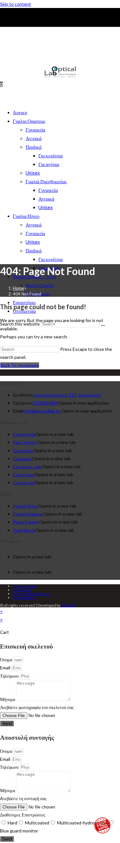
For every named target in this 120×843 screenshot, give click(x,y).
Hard (12, 822)
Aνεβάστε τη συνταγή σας (23, 798)
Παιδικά (34, 147)
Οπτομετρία (24, 482)
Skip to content (15, 4)
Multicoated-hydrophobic (82, 822)
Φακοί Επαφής (40, 285)
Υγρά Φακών (24, 530)
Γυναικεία (35, 129)
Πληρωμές (22, 458)
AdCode (68, 605)
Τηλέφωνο (10, 676)
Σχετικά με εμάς (27, 466)
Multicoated (37, 822)
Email (5, 667)
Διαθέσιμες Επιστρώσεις (22, 814)
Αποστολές (23, 450)
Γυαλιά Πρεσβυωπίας (46, 181)
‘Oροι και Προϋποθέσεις (31, 593)
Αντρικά (34, 138)
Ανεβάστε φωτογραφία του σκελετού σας (37, 707)
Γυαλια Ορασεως (29, 121)
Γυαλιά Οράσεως (28, 513)
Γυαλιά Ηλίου (25, 505)
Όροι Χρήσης (25, 442)
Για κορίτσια (50, 155)
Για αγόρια (48, 164)
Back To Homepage (19, 365)
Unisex (33, 173)
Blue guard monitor (19, 830)
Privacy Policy (24, 597)
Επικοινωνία (24, 434)
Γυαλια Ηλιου (26, 216)
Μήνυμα (8, 699)
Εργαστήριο (24, 474)
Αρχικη (20, 112)
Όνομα (6, 659)
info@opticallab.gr (42, 411)
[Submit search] (103, 325)
